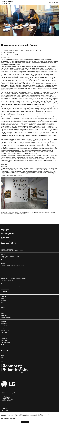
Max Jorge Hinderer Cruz (9, 52)
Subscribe (5, 291)
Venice (2, 357)
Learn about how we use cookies (8, 418)
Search (54, 2)
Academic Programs (6, 317)
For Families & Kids (5, 342)
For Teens (3, 344)
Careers (3, 313)
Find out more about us (7, 280)
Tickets (51, 2)
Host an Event (4, 325)
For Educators (4, 340)
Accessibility (4, 338)
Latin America (19, 50)
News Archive (4, 347)
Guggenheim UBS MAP (7, 50)
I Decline (34, 422)
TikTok (2, 303)
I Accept (25, 422)
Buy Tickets (5, 271)
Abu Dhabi (3, 353)
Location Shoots (5, 330)
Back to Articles (5, 39)
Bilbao (2, 355)
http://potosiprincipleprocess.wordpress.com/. (12, 175)
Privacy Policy (4, 408)
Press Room (4, 323)
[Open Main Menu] (57, 2)
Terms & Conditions (6, 406)
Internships (4, 315)
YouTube (3, 307)
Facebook (3, 298)
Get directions (4, 259)
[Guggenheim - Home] (7, 2)
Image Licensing (5, 328)
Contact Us (4, 332)
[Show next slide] (8, 210)
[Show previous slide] (1, 210)
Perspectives (28, 50)
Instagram (3, 300)
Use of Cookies (4, 410)
